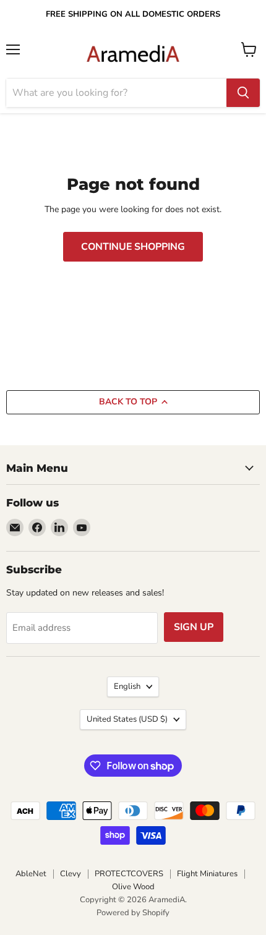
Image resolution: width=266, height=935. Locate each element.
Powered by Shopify (133, 912)
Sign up (193, 627)
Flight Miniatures (207, 873)
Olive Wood (133, 886)
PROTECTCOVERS (129, 873)
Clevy (70, 873)
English (127, 686)
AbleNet (30, 873)
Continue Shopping (133, 247)
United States (127, 719)
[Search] (243, 93)
